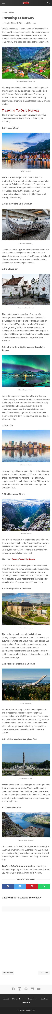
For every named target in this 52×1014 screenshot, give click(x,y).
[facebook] (8, 886)
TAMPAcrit (31, 1010)
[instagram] (19, 990)
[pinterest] (32, 886)
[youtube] (39, 990)
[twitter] (20, 886)
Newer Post (8, 973)
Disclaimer (32, 999)
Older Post (44, 973)
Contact (44, 999)
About (6, 999)
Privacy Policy (18, 999)
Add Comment (31, 23)
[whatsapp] (44, 886)
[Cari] (48, 3)
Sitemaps (26, 1002)
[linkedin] (32, 990)
